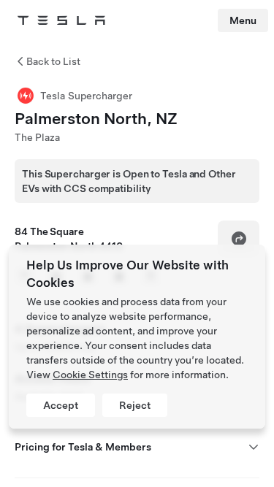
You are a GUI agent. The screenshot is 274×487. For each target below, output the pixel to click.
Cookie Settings (90, 374)
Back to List (53, 61)
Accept (60, 405)
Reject (135, 405)
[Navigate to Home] (61, 20)
